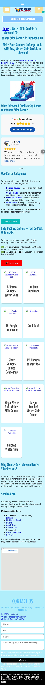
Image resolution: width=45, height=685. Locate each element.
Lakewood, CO (7, 63)
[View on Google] (6, 143)
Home (5, 28)
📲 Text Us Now (11, 263)
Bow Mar (10, 535)
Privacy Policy (14, 666)
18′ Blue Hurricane (33, 289)
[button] (22, 3)
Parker (9, 523)
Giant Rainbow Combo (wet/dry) (12, 366)
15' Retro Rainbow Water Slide (11, 291)
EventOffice (17, 679)
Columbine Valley (14, 532)
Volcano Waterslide (11, 447)
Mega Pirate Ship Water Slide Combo (12, 406)
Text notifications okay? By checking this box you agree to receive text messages (21, 653)
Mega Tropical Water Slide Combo (33, 408)
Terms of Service (32, 666)
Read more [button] (10, 161)
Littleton (10, 518)
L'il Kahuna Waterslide (33, 362)
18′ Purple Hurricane (12, 327)
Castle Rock (11, 525)
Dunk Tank (33, 325)
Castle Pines (11, 527)
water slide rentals (27, 60)
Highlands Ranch (13, 520)
